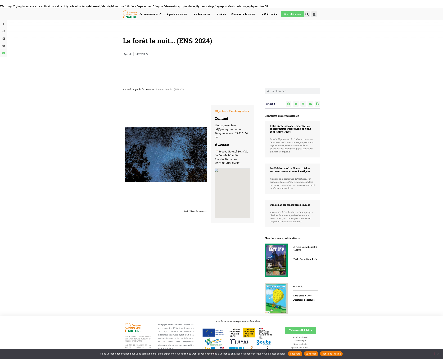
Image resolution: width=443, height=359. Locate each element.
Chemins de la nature (243, 14)
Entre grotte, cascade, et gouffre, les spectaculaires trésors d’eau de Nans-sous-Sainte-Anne (291, 128)
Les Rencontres (201, 14)
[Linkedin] (3, 38)
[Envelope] (3, 53)
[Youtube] (3, 45)
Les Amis (221, 14)
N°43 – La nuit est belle (305, 259)
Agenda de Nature (177, 14)
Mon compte (300, 340)
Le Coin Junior (269, 14)
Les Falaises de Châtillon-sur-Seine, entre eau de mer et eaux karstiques (290, 170)
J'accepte (295, 353)
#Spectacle (221, 111)
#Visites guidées (239, 111)
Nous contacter (300, 344)
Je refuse (311, 353)
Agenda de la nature (143, 89)
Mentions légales (300, 337)
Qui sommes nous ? (300, 347)
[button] (289, 104)
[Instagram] (3, 31)
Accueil (127, 89)
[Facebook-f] (3, 24)
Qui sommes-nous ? (150, 14)
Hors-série (298, 286)
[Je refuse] (437, 353)
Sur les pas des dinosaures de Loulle (290, 204)
